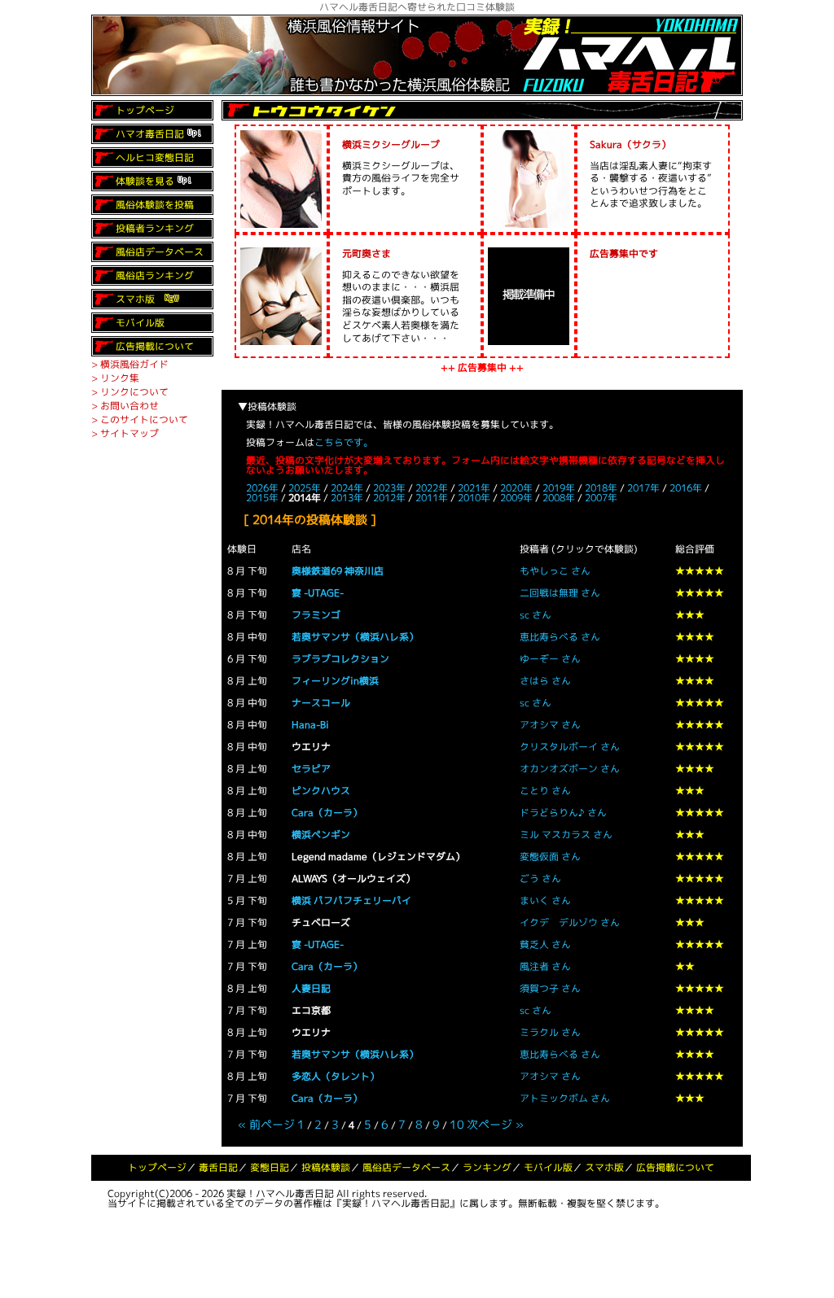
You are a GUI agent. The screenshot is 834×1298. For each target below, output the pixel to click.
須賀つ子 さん (550, 988)
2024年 (347, 488)
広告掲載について (155, 346)
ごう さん (540, 878)
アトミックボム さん (565, 1098)
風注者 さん (545, 966)
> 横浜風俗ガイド (130, 364)
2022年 (431, 488)
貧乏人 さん (545, 944)
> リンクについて (130, 392)
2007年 (601, 498)
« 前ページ (266, 1124)
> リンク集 (115, 378)
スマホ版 (135, 299)
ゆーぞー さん (550, 659)
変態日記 (269, 1167)
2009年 (516, 498)
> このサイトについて (139, 419)
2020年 (516, 488)
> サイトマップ (125, 433)
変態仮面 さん (550, 856)
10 (457, 1124)
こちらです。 (343, 442)
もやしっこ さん (555, 571)
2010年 (474, 498)
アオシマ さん (550, 725)
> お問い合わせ (125, 406)
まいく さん (545, 900)
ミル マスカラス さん (566, 834)
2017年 (643, 488)
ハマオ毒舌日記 (150, 134)
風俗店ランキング (155, 275)
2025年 (304, 488)
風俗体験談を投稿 (155, 205)
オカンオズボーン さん (570, 769)
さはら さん (545, 681)
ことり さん (545, 791)
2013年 (347, 498)
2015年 (262, 498)
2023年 (389, 488)
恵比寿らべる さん (560, 637)
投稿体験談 (325, 1167)
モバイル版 (140, 323)
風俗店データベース (160, 252)
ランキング (487, 1167)
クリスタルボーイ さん (570, 747)
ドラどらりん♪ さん (563, 812)
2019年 (558, 488)
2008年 (558, 498)
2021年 (474, 488)
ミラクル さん (550, 1032)
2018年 (601, 488)
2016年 (685, 488)
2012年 (389, 498)
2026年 (262, 488)
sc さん (535, 615)
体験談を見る (145, 181)
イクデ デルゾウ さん (570, 922)
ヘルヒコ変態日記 (155, 157)
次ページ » (495, 1124)
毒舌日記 (218, 1167)
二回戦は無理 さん (560, 593)
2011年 (431, 498)
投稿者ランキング (155, 228)
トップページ (145, 110)
